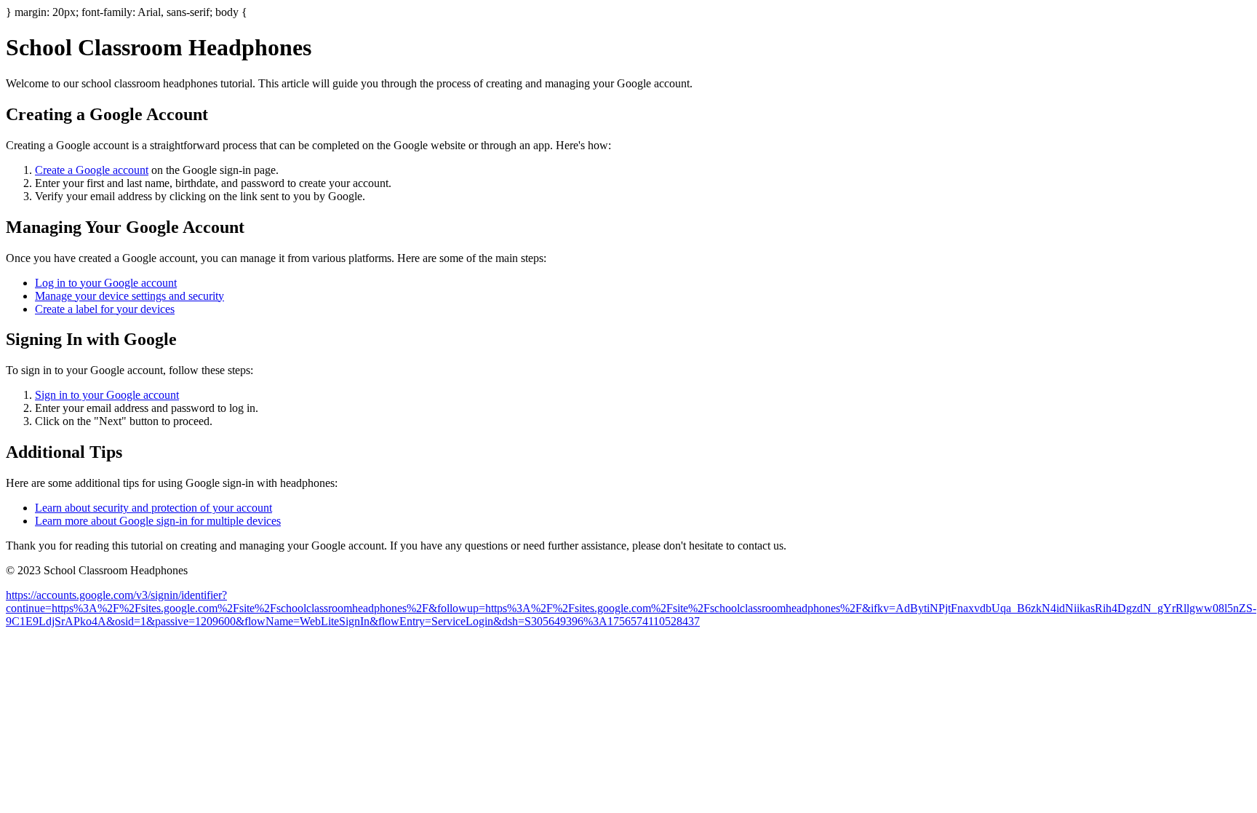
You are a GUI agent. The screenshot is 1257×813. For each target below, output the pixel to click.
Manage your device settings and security (129, 296)
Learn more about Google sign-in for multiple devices (158, 521)
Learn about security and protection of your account (153, 507)
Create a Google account (91, 170)
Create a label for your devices (105, 309)
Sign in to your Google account (107, 395)
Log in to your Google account (106, 283)
